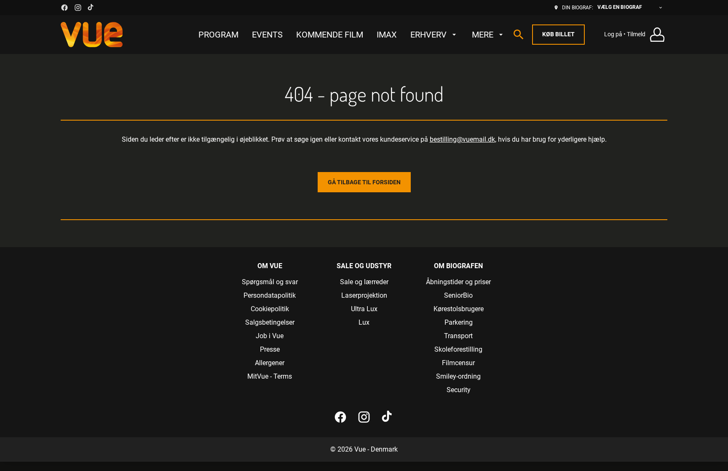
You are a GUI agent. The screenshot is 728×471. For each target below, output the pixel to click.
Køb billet (558, 34)
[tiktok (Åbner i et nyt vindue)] (91, 7)
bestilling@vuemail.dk (462, 139)
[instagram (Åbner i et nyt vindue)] (78, 7)
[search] (518, 34)
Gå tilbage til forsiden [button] (364, 182)
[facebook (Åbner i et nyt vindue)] (64, 7)
